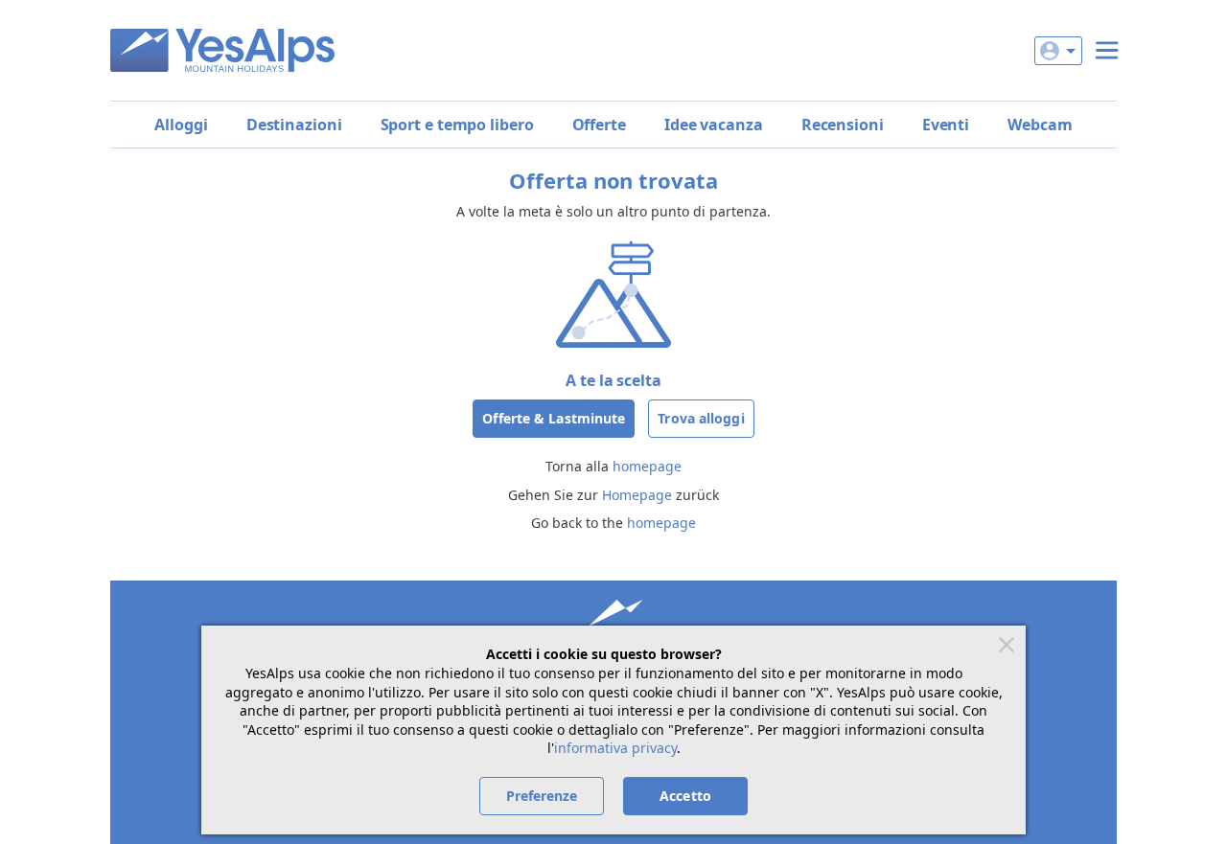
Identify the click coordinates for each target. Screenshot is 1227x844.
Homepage (637, 495)
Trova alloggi (701, 418)
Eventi (945, 124)
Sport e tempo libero (457, 124)
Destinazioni (294, 124)
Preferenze (542, 796)
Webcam (1039, 124)
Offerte (599, 124)
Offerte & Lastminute (553, 418)
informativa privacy (615, 748)
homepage (647, 466)
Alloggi (180, 124)
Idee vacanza (713, 124)
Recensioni (842, 124)
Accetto (685, 796)
